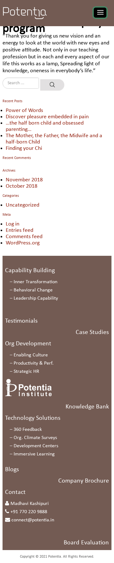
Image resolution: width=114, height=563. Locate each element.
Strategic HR (26, 371)
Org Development (28, 344)
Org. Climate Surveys (35, 437)
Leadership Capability (36, 298)
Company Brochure (83, 481)
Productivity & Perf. (34, 363)
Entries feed (19, 230)
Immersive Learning (34, 454)
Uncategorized (22, 205)
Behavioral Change (33, 290)
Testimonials (21, 321)
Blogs (12, 469)
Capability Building (30, 270)
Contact (15, 492)
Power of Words (24, 111)
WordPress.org (23, 243)
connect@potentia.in (32, 520)
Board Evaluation (86, 543)
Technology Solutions (32, 418)
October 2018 (21, 186)
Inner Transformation (35, 281)
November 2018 (24, 180)
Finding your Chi (24, 148)
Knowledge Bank (87, 407)
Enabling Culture (31, 355)
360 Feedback (28, 429)
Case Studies (92, 332)
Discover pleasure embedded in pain (47, 117)
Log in (12, 224)
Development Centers (36, 446)
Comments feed (24, 237)
